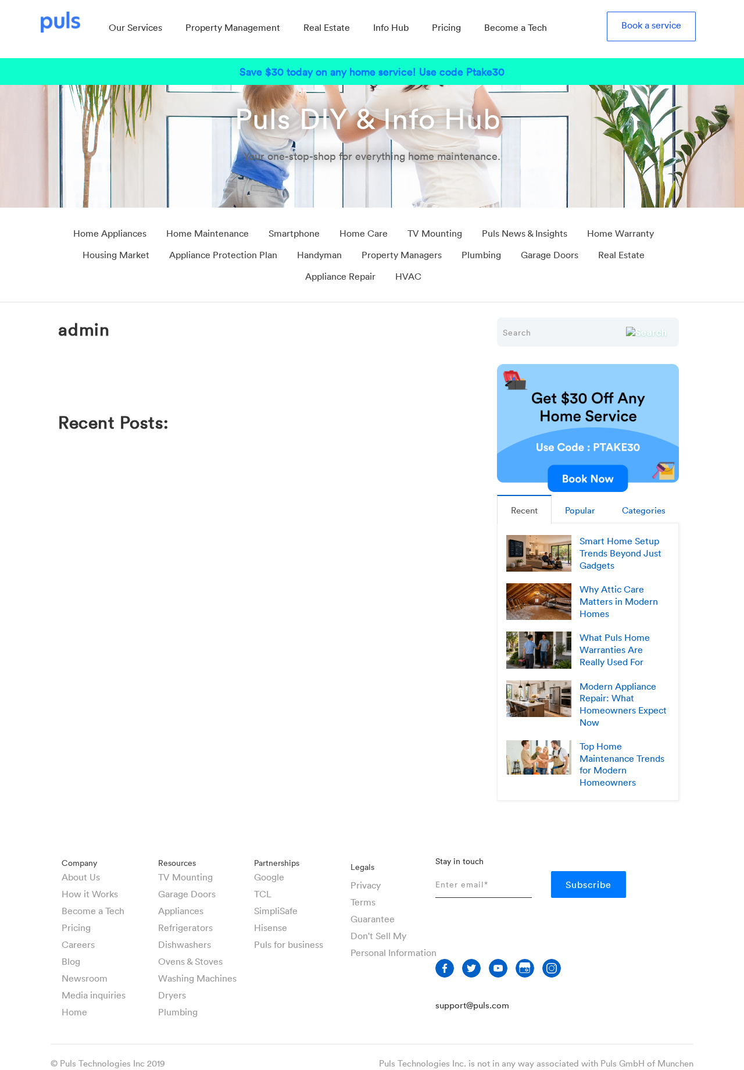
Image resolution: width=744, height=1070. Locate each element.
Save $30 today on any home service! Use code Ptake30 (372, 72)
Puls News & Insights (524, 233)
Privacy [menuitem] (365, 885)
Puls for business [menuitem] (288, 944)
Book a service (651, 25)
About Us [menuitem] (81, 877)
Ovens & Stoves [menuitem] (190, 961)
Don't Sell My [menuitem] (378, 935)
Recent (524, 510)
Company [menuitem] (79, 862)
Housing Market (116, 255)
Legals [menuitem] (362, 866)
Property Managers (402, 255)
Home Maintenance (207, 233)
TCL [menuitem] (262, 894)
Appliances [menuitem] (180, 910)
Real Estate (621, 255)
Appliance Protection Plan (223, 255)
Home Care (363, 233)
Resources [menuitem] (177, 862)
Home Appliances (109, 233)
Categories (644, 510)
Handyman (319, 255)
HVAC (408, 276)
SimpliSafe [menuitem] (276, 910)
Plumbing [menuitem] (178, 1012)
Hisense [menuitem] (270, 927)
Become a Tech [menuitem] (515, 27)
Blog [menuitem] (71, 961)
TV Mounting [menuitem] (185, 877)
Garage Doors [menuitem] (187, 894)
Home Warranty (620, 233)
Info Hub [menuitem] (391, 27)
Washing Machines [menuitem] (197, 978)
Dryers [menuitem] (172, 995)
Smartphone (294, 233)
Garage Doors (549, 255)
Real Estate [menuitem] (326, 27)
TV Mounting (434, 233)
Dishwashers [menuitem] (184, 944)
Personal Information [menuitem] (393, 952)
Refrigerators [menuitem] (185, 927)
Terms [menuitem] (362, 902)
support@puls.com (472, 1005)
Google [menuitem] (269, 877)
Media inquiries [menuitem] (94, 995)
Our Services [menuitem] (135, 27)
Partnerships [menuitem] (276, 862)
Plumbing (481, 255)
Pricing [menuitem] (446, 27)
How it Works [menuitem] (90, 894)
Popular (580, 510)
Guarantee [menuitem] (372, 919)
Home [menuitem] (74, 1012)
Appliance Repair (340, 276)
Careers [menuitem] (78, 944)
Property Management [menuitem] (232, 27)
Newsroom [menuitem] (85, 978)
